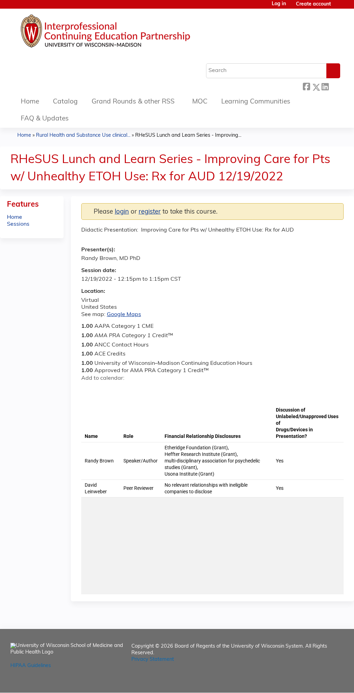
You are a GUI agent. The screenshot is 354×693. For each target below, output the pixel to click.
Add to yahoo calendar (104, 390)
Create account (313, 4)
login (122, 212)
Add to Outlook (136, 390)
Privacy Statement (152, 659)
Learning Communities (255, 102)
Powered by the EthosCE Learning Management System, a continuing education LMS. (319, 681)
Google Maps (124, 314)
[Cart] (338, 7)
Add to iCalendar (119, 390)
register (150, 212)
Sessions (18, 224)
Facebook (306, 86)
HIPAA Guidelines (30, 665)
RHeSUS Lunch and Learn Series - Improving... (188, 135)
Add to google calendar (88, 390)
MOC (199, 102)
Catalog (65, 102)
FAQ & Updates (45, 119)
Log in (279, 4)
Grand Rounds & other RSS (133, 102)
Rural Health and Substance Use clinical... (83, 135)
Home (30, 102)
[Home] (126, 33)
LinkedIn (325, 86)
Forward (334, 86)
